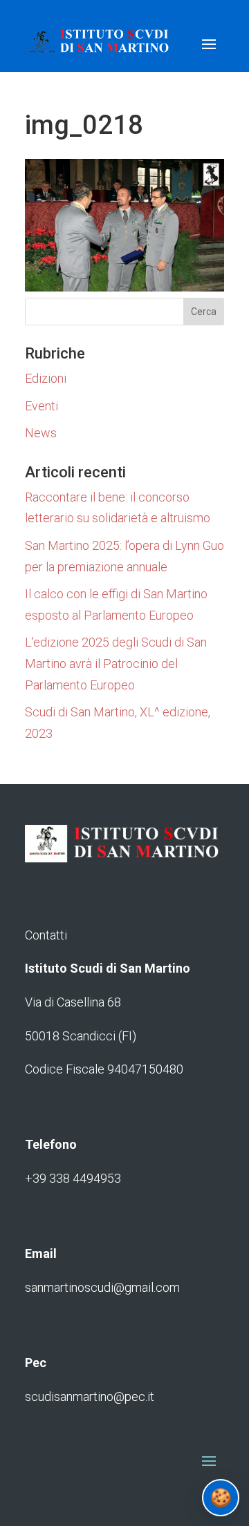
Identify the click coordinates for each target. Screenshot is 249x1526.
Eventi (41, 406)
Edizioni (45, 378)
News (41, 433)
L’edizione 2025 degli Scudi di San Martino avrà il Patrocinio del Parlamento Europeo (116, 663)
